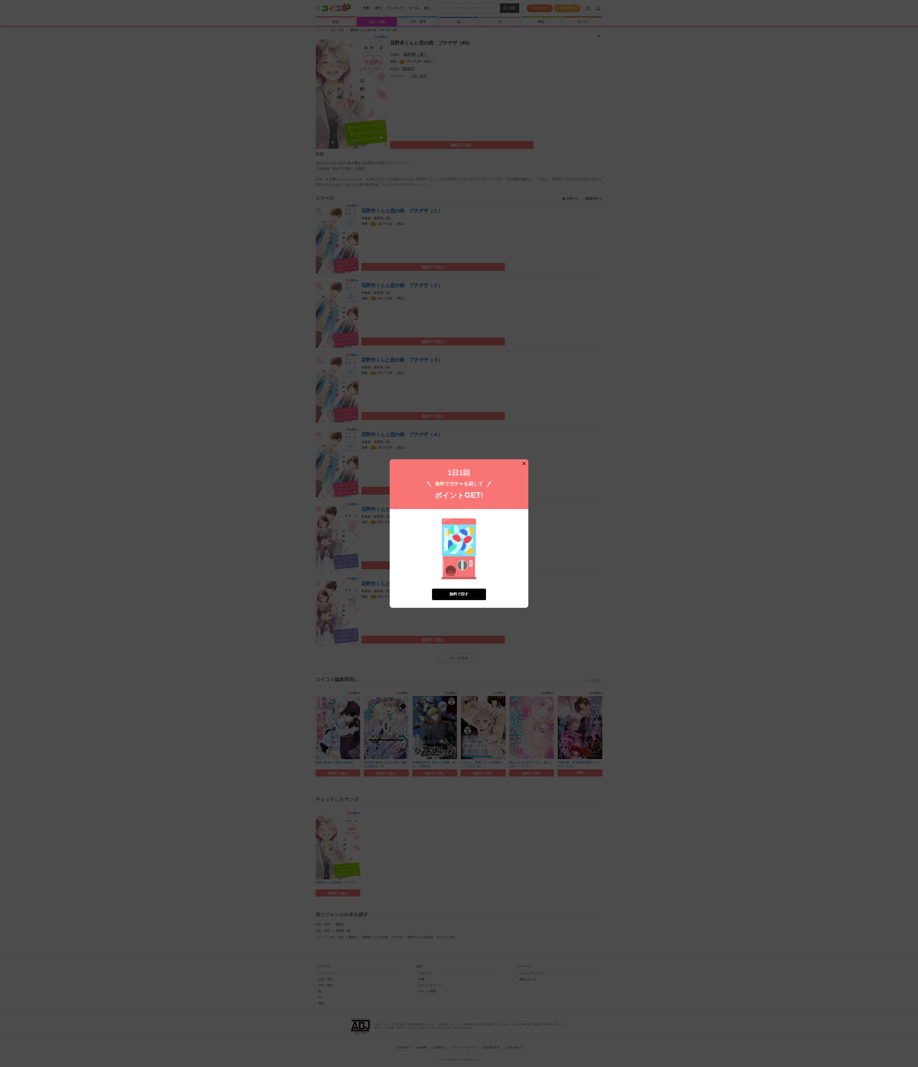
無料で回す (459, 594)
